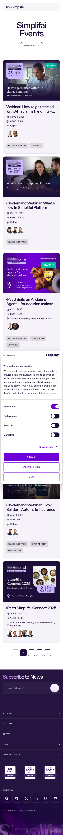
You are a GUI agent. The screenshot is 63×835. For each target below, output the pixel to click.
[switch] (55, 416)
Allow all (31, 457)
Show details (46, 447)
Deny (31, 477)
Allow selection (31, 466)
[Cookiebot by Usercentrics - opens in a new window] (46, 356)
